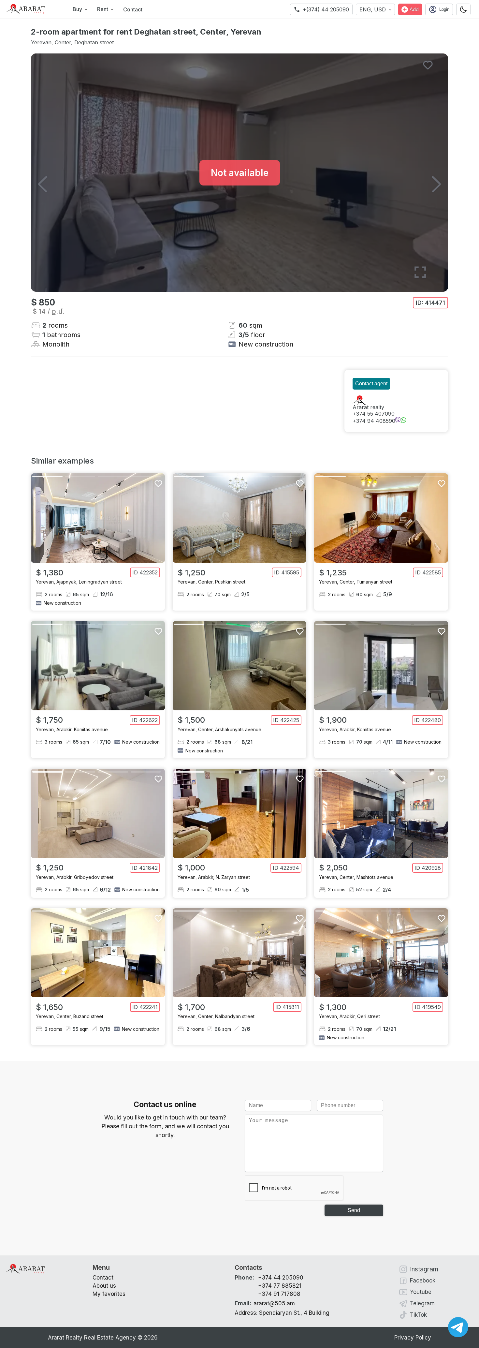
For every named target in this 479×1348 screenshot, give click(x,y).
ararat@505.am (265, 1303)
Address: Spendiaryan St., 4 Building (282, 1313)
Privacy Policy (412, 1337)
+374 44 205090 (280, 1277)
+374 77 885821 (279, 1285)
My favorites (109, 1294)
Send (354, 1210)
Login (444, 9)
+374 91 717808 (279, 1294)
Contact (132, 9)
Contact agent (371, 383)
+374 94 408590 (374, 421)
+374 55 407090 (374, 413)
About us (104, 1285)
